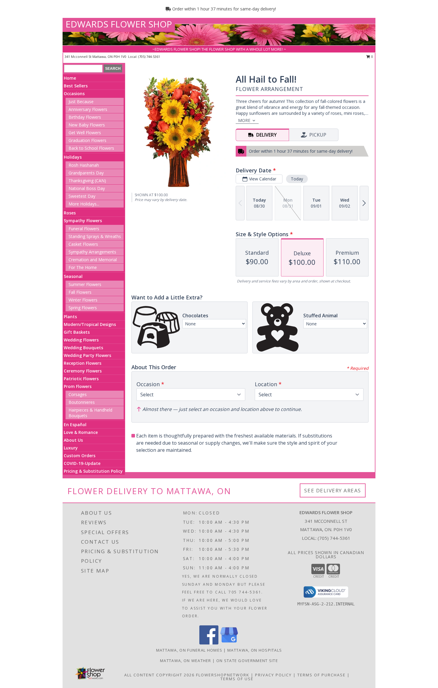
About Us (73, 440)
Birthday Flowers (85, 117)
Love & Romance (81, 432)
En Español (75, 424)
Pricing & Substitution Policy (93, 471)
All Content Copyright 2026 (159, 675)
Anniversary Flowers (88, 109)
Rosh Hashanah (84, 165)
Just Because (81, 101)
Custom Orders (79, 455)
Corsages (78, 394)
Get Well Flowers (85, 132)
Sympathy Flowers (83, 220)
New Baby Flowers (87, 125)
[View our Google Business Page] (229, 643)
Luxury (71, 448)
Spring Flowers (83, 307)
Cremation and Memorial (93, 259)
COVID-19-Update (82, 463)
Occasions (74, 93)
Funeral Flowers (84, 228)
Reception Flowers (82, 363)
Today (297, 179)
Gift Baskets (77, 332)
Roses (70, 213)
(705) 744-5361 (149, 56)
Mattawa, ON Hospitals (254, 650)
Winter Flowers (83, 300)
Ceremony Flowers (83, 371)
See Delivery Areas (332, 490)
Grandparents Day (86, 173)
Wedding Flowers (81, 340)
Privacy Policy (273, 675)
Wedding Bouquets (83, 347)
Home (70, 78)
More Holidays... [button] (84, 204)
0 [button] (371, 56)
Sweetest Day (82, 196)
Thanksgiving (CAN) (87, 180)
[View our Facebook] (208, 643)
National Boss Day (87, 188)
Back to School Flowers (91, 148)
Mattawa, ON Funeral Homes (189, 650)
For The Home (83, 267)
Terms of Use (237, 678)
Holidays (73, 157)
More (244, 120)
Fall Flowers (80, 292)
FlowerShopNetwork (222, 675)
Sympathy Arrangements (92, 252)
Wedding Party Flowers (87, 355)
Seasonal (73, 276)
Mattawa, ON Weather (185, 660)
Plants (70, 316)
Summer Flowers (85, 284)
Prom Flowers (77, 386)
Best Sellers (76, 86)
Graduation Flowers (87, 140)
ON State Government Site (247, 660)
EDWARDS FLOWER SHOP (119, 24)
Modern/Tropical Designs (90, 324)
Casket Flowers (83, 244)
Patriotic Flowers (81, 378)
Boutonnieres (82, 402)
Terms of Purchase (321, 675)
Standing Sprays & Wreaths (95, 236)
